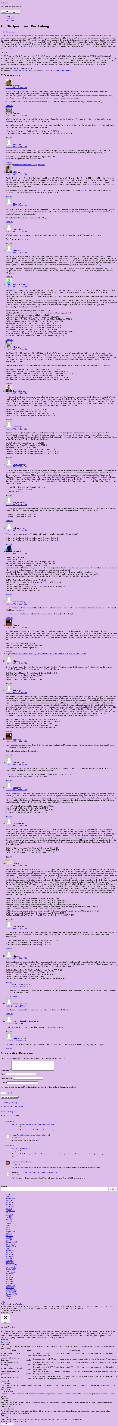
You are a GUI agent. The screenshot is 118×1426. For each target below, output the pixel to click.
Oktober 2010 (11, 1246)
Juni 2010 (9, 1254)
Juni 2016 (9, 1202)
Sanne (15, 788)
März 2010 (9, 1261)
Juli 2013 (9, 1213)
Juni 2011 (9, 1236)
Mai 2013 (9, 1217)
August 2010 (10, 1250)
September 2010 (11, 1248)
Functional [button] (5, 1381)
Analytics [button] (4, 1398)
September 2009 (11, 1271)
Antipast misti (26, 1148)
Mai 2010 (9, 1256)
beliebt (15, 70)
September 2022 (11, 1196)
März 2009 (9, 1284)
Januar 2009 (10, 1288)
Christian (15, 1162)
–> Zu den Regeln (7, 32)
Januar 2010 (10, 1263)
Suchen (4, 1186)
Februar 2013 (10, 1223)
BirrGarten (17, 465)
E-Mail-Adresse (6, 1078)
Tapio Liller (17, 391)
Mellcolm (4, 3)
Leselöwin (17, 823)
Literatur (47, 70)
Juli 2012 (9, 1227)
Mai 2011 (9, 1238)
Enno (15, 625)
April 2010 (9, 1259)
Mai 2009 (9, 1279)
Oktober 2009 (11, 1269)
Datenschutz (10, 20)
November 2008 (11, 1290)
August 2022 (10, 1198)
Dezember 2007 (11, 1294)
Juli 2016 (9, 1200)
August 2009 (10, 1273)
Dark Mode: (6, 1424)
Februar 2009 (10, 1286)
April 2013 (9, 1219)
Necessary (7, 1342)
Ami (14, 113)
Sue (14, 86)
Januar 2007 (10, 1298)
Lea (14, 863)
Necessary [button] (4, 1340)
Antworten (9, 106)
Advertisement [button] (6, 1407)
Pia (13, 1135)
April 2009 (9, 1281)
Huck (15, 250)
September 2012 (11, 1225)
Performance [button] (5, 1389)
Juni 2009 (9, 1277)
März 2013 (9, 1221)
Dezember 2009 (11, 1265)
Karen (15, 427)
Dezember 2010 (11, 1242)
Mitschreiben (55, 70)
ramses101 (17, 229)
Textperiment (23, 70)
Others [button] (3, 1415)
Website (4, 1083)
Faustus (16, 551)
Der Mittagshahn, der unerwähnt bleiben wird (37, 1124)
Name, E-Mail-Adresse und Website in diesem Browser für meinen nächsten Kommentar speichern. (40, 1087)
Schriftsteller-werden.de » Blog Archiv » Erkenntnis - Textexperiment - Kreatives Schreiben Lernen (49, 654)
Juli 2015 (9, 1209)
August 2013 (10, 1211)
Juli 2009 (9, 1275)
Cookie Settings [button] (6, 1310)
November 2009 (11, 1267)
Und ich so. (10, 16)
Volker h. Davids (19, 284)
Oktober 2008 (11, 1292)
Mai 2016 (9, 1204)
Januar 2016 (10, 1207)
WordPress (20, 1304)
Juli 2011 (9, 1234)
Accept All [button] (17, 1310)
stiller (15, 172)
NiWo (15, 145)
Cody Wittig (17, 1038)
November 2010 (11, 1244)
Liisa (15, 347)
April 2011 (9, 1240)
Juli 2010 (9, 1252)
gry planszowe (18, 1004)
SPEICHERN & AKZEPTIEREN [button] (13, 1422)
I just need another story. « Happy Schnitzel (29, 165)
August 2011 (10, 1232)
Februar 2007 (10, 1296)
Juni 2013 (9, 1215)
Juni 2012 (9, 1229)
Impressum (9, 18)
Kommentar (6, 1070)
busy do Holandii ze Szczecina (24, 1021)
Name (3, 1074)
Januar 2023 (10, 1194)
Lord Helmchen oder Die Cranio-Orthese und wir (39, 1172)
